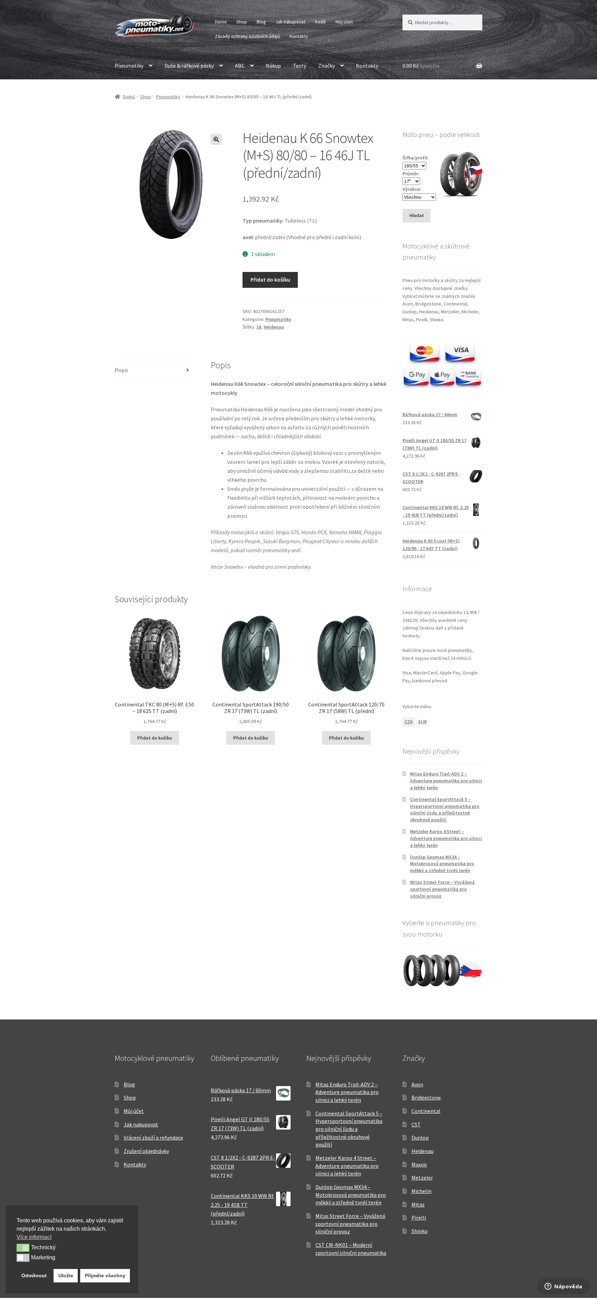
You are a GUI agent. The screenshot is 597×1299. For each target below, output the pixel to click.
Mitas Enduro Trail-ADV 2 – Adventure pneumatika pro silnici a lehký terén (446, 781)
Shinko (419, 1231)
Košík (320, 22)
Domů (129, 97)
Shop (241, 22)
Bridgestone (426, 1097)
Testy (299, 65)
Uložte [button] (65, 1275)
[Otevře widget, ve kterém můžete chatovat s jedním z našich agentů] (563, 1287)
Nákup (273, 65)
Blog (261, 22)
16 (258, 327)
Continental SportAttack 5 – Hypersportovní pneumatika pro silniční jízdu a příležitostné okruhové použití (444, 809)
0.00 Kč (421, 65)
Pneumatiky (129, 65)
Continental (425, 1110)
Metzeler (422, 1177)
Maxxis (419, 1164)
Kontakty (299, 36)
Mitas (418, 1204)
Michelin (421, 1191)
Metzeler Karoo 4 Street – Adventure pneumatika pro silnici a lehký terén (446, 838)
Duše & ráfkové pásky (189, 65)
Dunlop (420, 1137)
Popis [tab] (121, 370)
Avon (417, 1084)
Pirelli (418, 1217)
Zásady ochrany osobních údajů (247, 36)
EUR (422, 722)
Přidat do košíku (270, 279)
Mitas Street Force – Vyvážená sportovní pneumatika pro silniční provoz (442, 889)
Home (221, 22)
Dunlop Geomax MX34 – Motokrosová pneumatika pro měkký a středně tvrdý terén (442, 864)
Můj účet (344, 22)
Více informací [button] (34, 1237)
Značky (326, 65)
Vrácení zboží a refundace (153, 1137)
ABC (240, 65)
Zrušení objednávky (146, 1150)
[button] (216, 139)
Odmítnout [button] (34, 1275)
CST (416, 1124)
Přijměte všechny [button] (105, 1275)
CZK (409, 722)
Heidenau (274, 327)
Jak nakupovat (290, 22)
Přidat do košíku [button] (154, 738)
